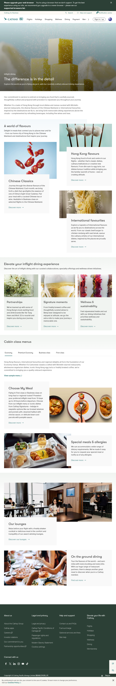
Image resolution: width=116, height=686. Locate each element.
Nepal (107, 675)
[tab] (8, 352)
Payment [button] (76, 19)
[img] (111, 2)
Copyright (7, 675)
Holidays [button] (38, 19)
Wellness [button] (58, 19)
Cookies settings (38, 647)
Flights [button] (29, 19)
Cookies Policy (13, 683)
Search (70, 13)
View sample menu (12, 375)
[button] (14, 326)
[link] (85, 137)
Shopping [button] (48, 19)
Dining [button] (67, 19)
